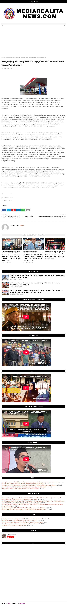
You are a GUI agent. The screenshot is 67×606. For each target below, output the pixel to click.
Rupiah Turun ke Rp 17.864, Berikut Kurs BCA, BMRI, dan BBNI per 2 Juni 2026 (24, 487)
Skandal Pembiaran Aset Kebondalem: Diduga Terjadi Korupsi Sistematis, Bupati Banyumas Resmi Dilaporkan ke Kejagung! (37, 276)
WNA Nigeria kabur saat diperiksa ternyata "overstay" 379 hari (19, 520)
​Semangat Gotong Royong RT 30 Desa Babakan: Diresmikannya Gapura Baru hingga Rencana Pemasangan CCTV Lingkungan (55, 253)
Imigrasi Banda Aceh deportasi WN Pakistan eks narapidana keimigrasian (22, 522)
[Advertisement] (33, 43)
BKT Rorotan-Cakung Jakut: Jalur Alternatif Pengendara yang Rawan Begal (22, 483)
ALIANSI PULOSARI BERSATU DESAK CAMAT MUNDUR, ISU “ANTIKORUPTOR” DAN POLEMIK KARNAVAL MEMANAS (34, 284)
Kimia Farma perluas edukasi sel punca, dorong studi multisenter (20, 524)
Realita (21, 225)
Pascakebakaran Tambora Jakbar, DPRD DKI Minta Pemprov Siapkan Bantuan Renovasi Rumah (29, 485)
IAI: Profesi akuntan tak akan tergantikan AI (14, 525)
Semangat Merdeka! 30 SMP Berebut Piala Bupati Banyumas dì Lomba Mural (23, 508)
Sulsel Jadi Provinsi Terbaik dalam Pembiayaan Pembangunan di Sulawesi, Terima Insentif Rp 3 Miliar (30, 482)
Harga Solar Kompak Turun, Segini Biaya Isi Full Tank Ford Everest (20, 488)
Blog (9, 603)
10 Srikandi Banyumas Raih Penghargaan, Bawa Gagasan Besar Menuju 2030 (24, 509)
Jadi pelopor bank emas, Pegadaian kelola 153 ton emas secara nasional (22, 519)
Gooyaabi (22, 603)
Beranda (4, 57)
